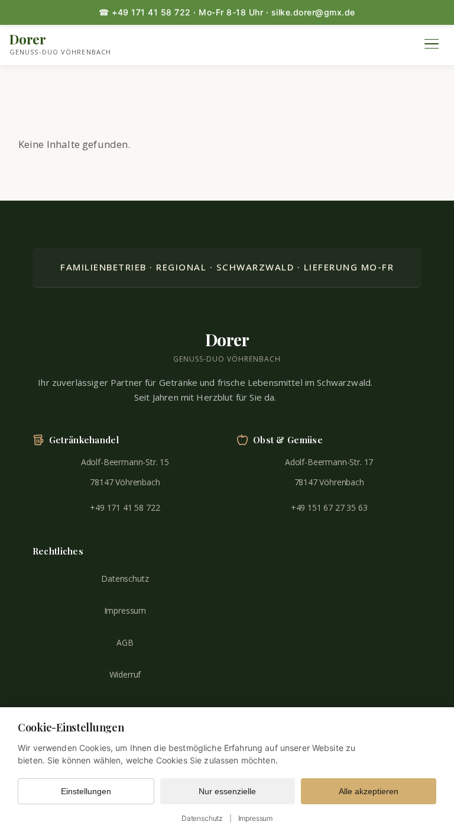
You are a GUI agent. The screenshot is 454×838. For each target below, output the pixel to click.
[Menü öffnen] (432, 44)
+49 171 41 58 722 (125, 507)
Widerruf (125, 674)
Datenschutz (124, 578)
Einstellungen (86, 791)
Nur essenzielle (227, 791)
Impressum (125, 610)
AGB (125, 642)
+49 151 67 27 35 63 (329, 507)
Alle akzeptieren (368, 791)
